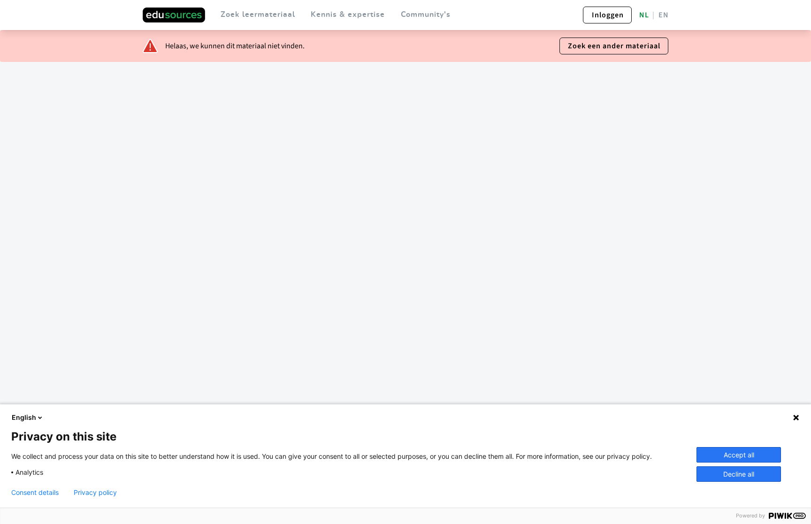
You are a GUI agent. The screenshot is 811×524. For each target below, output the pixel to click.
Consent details (35, 492)
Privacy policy (95, 492)
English (24, 417)
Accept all (739, 455)
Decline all (738, 474)
